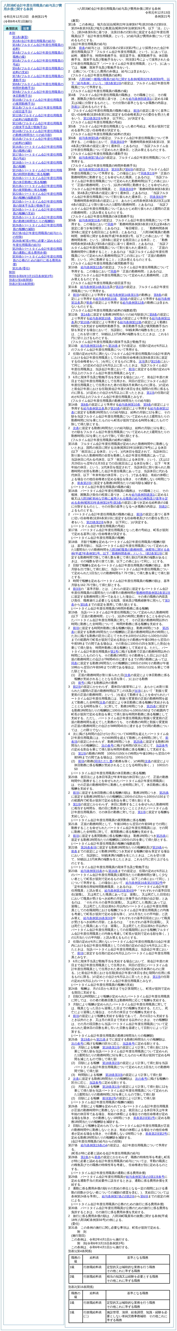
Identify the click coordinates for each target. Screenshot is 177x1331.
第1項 (150, 392)
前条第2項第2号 (156, 1133)
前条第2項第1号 (144, 1118)
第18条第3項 (114, 1074)
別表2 (163, 506)
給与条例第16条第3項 (98, 918)
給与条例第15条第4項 (119, 890)
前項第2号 (109, 1098)
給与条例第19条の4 (94, 1145)
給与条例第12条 (91, 267)
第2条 (84, 1157)
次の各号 (107, 745)
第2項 (119, 287)
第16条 (113, 345)
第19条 (157, 847)
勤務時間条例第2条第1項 (153, 592)
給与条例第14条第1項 (95, 287)
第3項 (115, 169)
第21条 (101, 1039)
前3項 (77, 589)
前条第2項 (84, 483)
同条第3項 (126, 189)
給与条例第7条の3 (91, 157)
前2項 (77, 686)
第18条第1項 (111, 1047)
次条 (76, 428)
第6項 (129, 169)
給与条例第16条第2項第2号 (144, 882)
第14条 (85, 314)
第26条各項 (88, 847)
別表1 (75, 106)
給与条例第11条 (89, 220)
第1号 (114, 651)
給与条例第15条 (91, 345)
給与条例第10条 (106, 298)
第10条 (85, 322)
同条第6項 (117, 142)
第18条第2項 (111, 1063)
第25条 (151, 706)
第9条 (124, 298)
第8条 (157, 295)
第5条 (84, 604)
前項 (136, 110)
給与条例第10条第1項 (93, 169)
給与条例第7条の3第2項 (118, 1196)
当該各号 (162, 745)
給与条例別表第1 (140, 98)
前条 (82, 48)
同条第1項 (148, 173)
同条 (110, 224)
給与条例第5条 (89, 138)
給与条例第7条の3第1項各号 (145, 1176)
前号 (81, 682)
